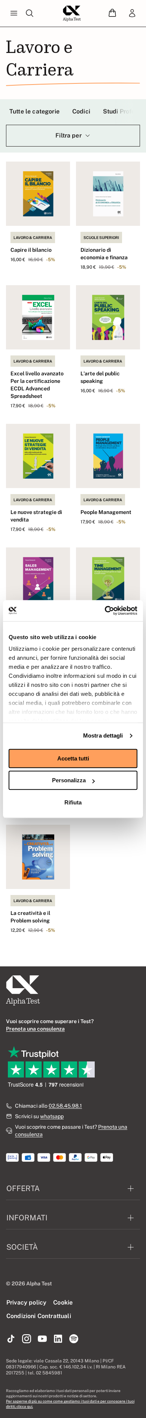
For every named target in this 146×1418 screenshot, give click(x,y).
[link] (132, 13)
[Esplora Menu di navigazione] (14, 13)
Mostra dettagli (103, 735)
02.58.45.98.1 (65, 1106)
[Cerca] (29, 13)
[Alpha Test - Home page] (71, 13)
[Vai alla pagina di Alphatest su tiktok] (11, 1339)
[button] (112, 13)
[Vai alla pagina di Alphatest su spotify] (74, 1339)
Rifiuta (73, 802)
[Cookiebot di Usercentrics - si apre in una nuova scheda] (105, 610)
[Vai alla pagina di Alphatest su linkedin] (58, 1339)
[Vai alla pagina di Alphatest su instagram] (26, 1339)
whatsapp (52, 1116)
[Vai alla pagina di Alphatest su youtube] (42, 1339)
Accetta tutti (73, 758)
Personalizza (69, 780)
